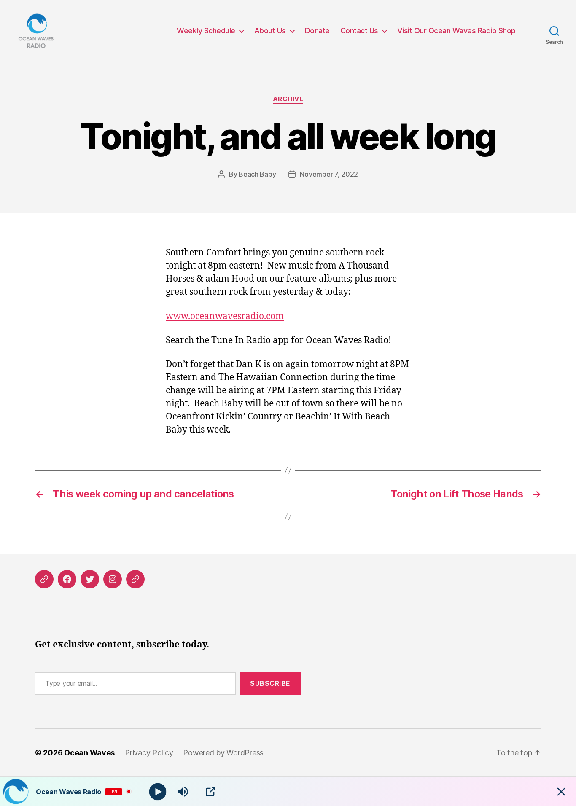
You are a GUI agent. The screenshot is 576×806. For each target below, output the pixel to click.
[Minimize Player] (561, 791)
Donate (317, 30)
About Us (270, 30)
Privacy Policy (149, 752)
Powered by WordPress (223, 752)
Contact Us (359, 30)
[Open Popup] (210, 791)
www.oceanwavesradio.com (225, 316)
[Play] (158, 791)
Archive (288, 99)
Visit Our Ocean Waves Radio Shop (456, 30)
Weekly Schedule (206, 30)
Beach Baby (257, 174)
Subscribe (270, 683)
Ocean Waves (89, 752)
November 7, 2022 (329, 174)
